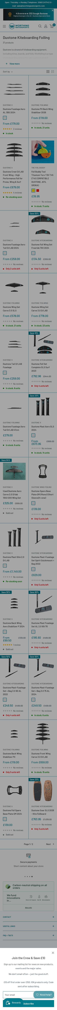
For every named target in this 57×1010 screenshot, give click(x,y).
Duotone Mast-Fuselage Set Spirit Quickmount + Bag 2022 (42, 560)
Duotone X (8, 105)
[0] (51, 26)
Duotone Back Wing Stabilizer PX (12, 755)
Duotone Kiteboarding (41, 240)
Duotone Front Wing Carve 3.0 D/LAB (40, 755)
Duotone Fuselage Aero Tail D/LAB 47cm (14, 428)
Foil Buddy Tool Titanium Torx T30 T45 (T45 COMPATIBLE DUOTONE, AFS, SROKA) (42, 178)
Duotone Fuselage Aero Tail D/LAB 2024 (14, 246)
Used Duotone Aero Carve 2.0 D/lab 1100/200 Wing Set (12, 494)
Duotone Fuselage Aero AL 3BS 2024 (14, 111)
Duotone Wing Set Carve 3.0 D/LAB (40, 309)
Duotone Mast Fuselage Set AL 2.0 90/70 (42, 625)
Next (48, 844)
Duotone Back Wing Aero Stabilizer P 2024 (14, 625)
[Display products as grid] (48, 71)
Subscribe (28, 1003)
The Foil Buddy (38, 168)
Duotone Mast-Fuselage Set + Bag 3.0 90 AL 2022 (14, 691)
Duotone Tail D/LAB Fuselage (12, 366)
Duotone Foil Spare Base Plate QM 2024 (12, 812)
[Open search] (40, 26)
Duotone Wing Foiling (41, 487)
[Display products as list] (52, 71)
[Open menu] (4, 26)
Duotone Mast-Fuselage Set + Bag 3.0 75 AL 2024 (42, 691)
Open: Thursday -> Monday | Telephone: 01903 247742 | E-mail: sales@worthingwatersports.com (28, 4)
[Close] (53, 952)
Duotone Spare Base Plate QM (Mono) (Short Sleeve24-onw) (42, 494)
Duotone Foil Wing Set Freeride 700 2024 (41, 246)
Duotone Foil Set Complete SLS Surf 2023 (40, 367)
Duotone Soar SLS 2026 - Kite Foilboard (42, 812)
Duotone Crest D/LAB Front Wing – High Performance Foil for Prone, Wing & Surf (13, 176)
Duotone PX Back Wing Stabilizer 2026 (42, 111)
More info (28, 907)
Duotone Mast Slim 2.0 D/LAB (13, 559)
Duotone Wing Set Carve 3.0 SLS (11, 309)
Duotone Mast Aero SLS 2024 (42, 428)
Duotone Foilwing (39, 105)
